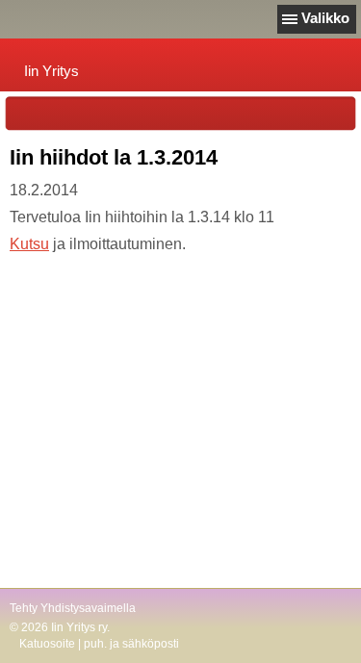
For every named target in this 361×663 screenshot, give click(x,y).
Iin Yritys (51, 71)
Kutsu (29, 244)
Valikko (325, 18)
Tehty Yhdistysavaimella (73, 608)
